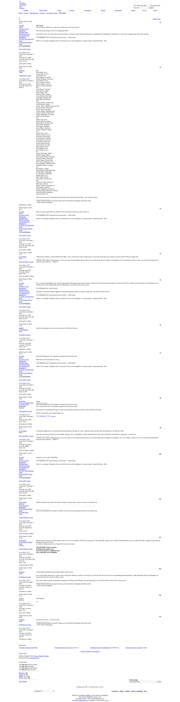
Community (87, 10)
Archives (42, 13)
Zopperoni (22, 401)
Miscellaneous (34, 13)
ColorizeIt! (104, 695)
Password (136, 8)
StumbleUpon (115, 647)
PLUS (145, 10)
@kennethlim (53, 416)
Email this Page (34, 658)
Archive (127, 691)
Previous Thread (86, 651)
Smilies (21, 675)
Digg (36, 647)
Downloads (118, 10)
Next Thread (95, 651)
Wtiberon (21, 70)
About (155, 10)
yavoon (21, 598)
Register (26, 10)
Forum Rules (23, 681)
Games (59, 10)
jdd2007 (21, 328)
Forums (103, 10)
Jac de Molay (23, 257)
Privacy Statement (137, 691)
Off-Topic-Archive (52, 13)
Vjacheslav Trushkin (84, 695)
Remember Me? (155, 5)
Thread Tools (156, 19)
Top (145, 691)
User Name (137, 5)
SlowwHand (22, 502)
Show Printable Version (42, 656)
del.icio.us (76, 647)
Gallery (133, 10)
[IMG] (21, 676)
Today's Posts (43, 10)
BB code (21, 673)
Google (144, 647)
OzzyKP (21, 25)
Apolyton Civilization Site (80, 700)
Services (71, 10)
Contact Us (115, 691)
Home (20, 13)
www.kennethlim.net (42, 416)
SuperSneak (22, 540)
